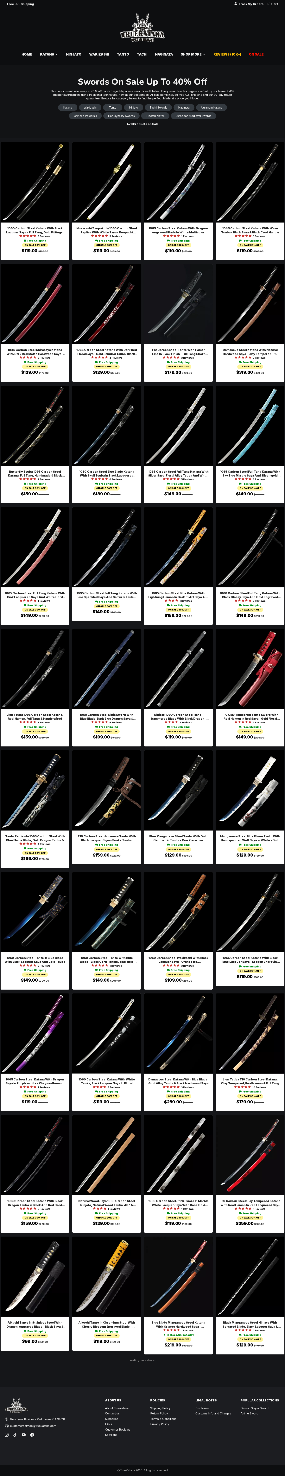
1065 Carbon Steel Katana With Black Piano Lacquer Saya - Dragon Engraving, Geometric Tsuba (250, 960)
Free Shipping (36, 240)
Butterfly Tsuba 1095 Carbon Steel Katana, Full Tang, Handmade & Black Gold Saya (35, 474)
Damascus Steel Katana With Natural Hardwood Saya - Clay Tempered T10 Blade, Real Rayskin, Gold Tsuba (250, 352)
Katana (67, 107)
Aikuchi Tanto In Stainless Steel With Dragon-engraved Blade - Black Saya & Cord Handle (35, 1325)
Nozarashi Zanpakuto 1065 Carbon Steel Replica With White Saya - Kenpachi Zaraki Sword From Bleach (106, 230)
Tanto (112, 107)
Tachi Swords (158, 107)
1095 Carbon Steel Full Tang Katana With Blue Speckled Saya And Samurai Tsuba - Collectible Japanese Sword (107, 595)
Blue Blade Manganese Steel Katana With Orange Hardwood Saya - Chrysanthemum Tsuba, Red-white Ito (178, 1325)
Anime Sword (249, 1413)
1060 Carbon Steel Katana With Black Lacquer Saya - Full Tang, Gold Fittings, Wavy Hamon (35, 230)
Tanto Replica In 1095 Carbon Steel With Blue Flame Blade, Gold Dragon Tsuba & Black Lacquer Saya (35, 838)
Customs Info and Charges (213, 1413)
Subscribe (111, 1419)
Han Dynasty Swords (121, 115)
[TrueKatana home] (142, 30)
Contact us (112, 1413)
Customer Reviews (117, 1429)
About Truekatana (117, 1408)
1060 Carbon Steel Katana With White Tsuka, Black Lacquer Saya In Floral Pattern (107, 1081)
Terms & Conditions (163, 1419)
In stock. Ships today (180, 1334)
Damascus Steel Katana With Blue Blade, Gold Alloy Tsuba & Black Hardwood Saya (178, 1081)
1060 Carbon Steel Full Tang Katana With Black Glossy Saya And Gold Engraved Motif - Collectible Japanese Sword (250, 595)
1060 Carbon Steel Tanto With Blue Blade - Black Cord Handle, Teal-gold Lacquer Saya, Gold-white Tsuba (107, 960)
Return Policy (159, 1413)
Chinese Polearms (85, 115)
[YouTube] (24, 1435)
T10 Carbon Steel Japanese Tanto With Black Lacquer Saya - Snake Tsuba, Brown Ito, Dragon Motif (107, 838)
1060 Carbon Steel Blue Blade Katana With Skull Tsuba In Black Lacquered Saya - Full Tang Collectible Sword (106, 474)
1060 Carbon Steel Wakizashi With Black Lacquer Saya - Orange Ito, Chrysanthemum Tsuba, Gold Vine (178, 960)
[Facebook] (32, 1435)
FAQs (108, 1424)
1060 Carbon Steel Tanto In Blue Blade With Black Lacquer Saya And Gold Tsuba (35, 960)
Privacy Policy (159, 1424)
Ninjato (133, 107)
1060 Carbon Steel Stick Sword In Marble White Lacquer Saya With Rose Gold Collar (178, 1203)
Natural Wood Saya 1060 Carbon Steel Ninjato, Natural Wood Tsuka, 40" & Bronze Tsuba (106, 1203)
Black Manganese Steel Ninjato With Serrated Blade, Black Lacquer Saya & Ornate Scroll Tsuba (250, 1325)
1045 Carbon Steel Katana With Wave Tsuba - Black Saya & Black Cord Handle (250, 230)
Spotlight (111, 1435)
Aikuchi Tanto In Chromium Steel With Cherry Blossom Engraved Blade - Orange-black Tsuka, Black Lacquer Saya (107, 1325)
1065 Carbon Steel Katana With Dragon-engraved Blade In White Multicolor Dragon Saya (178, 230)
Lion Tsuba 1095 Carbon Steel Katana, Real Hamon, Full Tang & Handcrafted (35, 716)
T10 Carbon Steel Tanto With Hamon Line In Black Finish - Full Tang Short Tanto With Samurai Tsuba (178, 352)
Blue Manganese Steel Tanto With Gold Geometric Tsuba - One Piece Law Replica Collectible (178, 838)
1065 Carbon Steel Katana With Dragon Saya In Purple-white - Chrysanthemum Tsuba (35, 1081)
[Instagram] (7, 1435)
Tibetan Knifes (155, 115)
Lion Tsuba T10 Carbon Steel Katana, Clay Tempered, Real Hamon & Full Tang (250, 1081)
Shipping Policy (160, 1408)
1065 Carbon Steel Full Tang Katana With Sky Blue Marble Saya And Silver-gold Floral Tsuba (250, 474)
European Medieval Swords (193, 115)
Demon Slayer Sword (255, 1408)
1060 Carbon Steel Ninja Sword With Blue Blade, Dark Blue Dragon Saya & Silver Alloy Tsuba (107, 717)
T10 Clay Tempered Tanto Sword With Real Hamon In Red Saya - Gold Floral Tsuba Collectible (250, 717)
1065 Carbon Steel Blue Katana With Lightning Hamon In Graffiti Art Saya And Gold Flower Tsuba (178, 595)
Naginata (184, 107)
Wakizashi (90, 107)
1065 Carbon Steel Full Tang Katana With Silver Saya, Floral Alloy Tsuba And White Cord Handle (178, 474)
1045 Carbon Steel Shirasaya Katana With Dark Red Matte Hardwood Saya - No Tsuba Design (35, 352)
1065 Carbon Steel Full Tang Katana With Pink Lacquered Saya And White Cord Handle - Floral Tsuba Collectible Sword (35, 595)
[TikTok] (15, 1435)
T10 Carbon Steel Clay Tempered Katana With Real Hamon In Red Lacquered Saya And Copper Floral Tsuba (250, 1203)
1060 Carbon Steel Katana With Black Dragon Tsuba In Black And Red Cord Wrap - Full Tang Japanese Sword (35, 1203)
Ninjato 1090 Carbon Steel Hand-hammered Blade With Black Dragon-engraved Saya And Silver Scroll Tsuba (178, 717)
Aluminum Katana (211, 107)
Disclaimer (202, 1408)
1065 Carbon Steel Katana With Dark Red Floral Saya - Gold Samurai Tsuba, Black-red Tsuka (106, 352)
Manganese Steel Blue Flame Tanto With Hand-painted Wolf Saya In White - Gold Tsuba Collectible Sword (250, 838)
